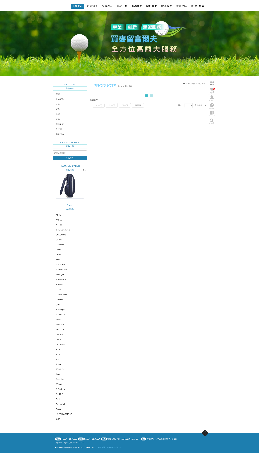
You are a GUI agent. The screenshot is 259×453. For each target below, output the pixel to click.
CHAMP (59, 240)
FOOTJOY (60, 264)
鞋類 (58, 114)
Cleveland (60, 245)
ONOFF (59, 334)
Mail (104, 439)
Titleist (58, 399)
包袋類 (59, 129)
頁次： (181, 105)
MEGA (59, 319)
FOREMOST (61, 269)
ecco (58, 259)
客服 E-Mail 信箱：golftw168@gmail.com (123, 439)
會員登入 (211, 100)
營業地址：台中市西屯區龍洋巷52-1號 (162, 439)
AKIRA (59, 220)
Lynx (58, 304)
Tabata (58, 409)
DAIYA (59, 255)
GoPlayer (60, 274)
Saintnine (60, 379)
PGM (58, 354)
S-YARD (59, 394)
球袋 (58, 104)
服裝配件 (60, 99)
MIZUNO (60, 324)
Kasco (58, 289)
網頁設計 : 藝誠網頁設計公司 (109, 447)
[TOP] (205, 434)
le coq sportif (61, 294)
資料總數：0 (200, 105)
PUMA (59, 364)
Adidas (59, 215)
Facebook (212, 116)
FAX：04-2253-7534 (92, 439)
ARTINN (59, 225)
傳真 (81, 439)
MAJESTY (60, 314)
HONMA (59, 284)
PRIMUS (60, 369)
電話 (58, 439)
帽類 (58, 94)
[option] (129, 43)
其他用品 (60, 134)
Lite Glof (59, 299)
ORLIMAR (60, 344)
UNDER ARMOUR (64, 414)
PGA (58, 349)
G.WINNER (61, 279)
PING (58, 359)
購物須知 (211, 108)
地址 (143, 439)
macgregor (60, 309)
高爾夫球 (60, 124)
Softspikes (60, 389)
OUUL (58, 339)
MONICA (60, 329)
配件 (58, 109)
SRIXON (59, 384)
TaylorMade (61, 404)
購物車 (212, 91)
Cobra (58, 250)
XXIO (58, 419)
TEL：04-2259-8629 (69, 439)
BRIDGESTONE (63, 230)
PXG (58, 374)
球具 (58, 119)
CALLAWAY (61, 235)
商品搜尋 (211, 123)
